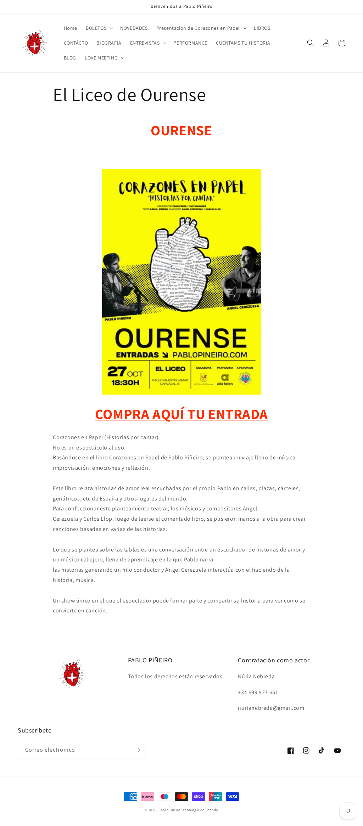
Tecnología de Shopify (199, 810)
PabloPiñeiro (169, 810)
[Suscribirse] (137, 750)
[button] (99, 28)
